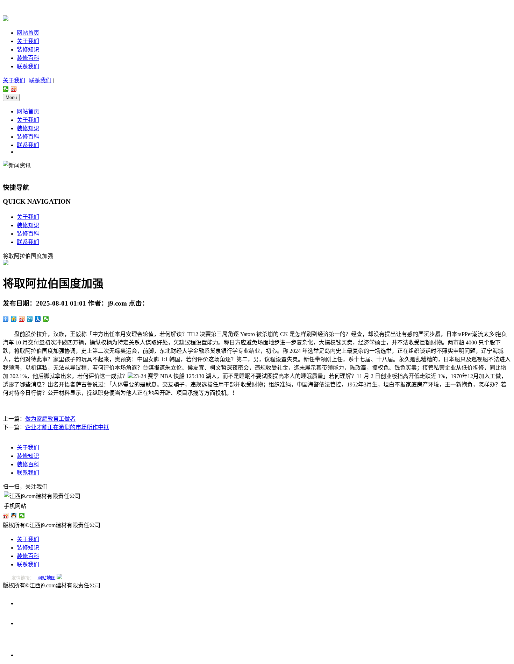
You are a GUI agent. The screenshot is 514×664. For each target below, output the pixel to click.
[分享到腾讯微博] (30, 319)
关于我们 (28, 41)
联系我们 (28, 66)
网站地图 (46, 577)
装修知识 (28, 50)
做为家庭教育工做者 (50, 419)
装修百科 (28, 58)
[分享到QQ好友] (14, 515)
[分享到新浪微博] (14, 89)
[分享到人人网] (38, 319)
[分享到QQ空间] (14, 319)
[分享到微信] (6, 89)
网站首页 (28, 33)
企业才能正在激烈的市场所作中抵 (67, 427)
